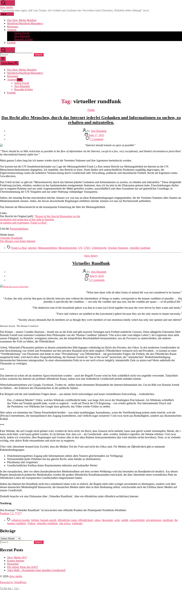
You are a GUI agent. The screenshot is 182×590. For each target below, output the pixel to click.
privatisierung (153, 520)
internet (32, 247)
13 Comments (97, 280)
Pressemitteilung (19, 228)
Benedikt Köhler (23, 39)
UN (80, 247)
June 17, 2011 (96, 135)
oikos (97, 520)
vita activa (64, 523)
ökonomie (107, 520)
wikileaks (77, 523)
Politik (91, 110)
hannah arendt (48, 520)
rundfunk (168, 520)
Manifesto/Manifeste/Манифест (25, 23)
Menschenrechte (67, 247)
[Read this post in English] (15, 286)
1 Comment (96, 139)
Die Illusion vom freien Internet (17, 241)
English (11, 42)
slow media (6, 7)
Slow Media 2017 (17, 557)
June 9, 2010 (96, 275)
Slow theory (91, 255)
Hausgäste (13, 563)
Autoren (11, 29)
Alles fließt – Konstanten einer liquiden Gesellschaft (36, 570)
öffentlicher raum (67, 520)
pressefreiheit (137, 520)
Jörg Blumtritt (22, 36)
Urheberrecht (99, 247)
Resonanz (12, 26)
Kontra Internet (15, 560)
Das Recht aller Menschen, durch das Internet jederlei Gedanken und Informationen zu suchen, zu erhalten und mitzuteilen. (91, 120)
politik (124, 520)
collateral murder (20, 520)
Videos (31, 523)
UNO (87, 247)
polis (117, 520)
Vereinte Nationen (118, 247)
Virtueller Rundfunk (11, 237)
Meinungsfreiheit (47, 247)
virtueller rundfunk (139, 247)
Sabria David (21, 32)
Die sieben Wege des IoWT (22, 567)
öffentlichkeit (85, 520)
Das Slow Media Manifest (21, 20)
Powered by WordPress (13, 582)
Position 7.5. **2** (11, 513)
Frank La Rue (19, 247)
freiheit (35, 520)
